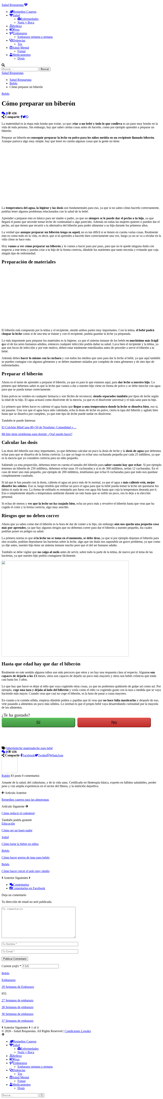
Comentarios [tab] (21, 884)
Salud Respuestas (13, 5)
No (114, 722)
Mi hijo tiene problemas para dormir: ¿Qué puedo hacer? (37, 434)
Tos (19, 44)
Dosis (21, 58)
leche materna (24, 748)
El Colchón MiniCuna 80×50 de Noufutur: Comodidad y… (39, 427)
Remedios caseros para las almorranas (25, 799)
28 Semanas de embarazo (17, 1007)
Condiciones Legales (78, 1031)
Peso (16, 29)
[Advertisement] (45, 174)
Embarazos (9, 980)
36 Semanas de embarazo (17, 1014)
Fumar (21, 51)
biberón (11, 748)
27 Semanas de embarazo (17, 1000)
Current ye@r (11, 966)
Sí (38, 722)
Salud (5, 837)
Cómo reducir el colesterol (18, 813)
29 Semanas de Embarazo (18, 986)
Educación (8, 823)
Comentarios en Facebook (28, 888)
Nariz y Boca (25, 22)
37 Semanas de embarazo (17, 1020)
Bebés (5, 93)
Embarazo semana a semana (35, 37)
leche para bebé (43, 748)
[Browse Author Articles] (9, 772)
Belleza (17, 26)
